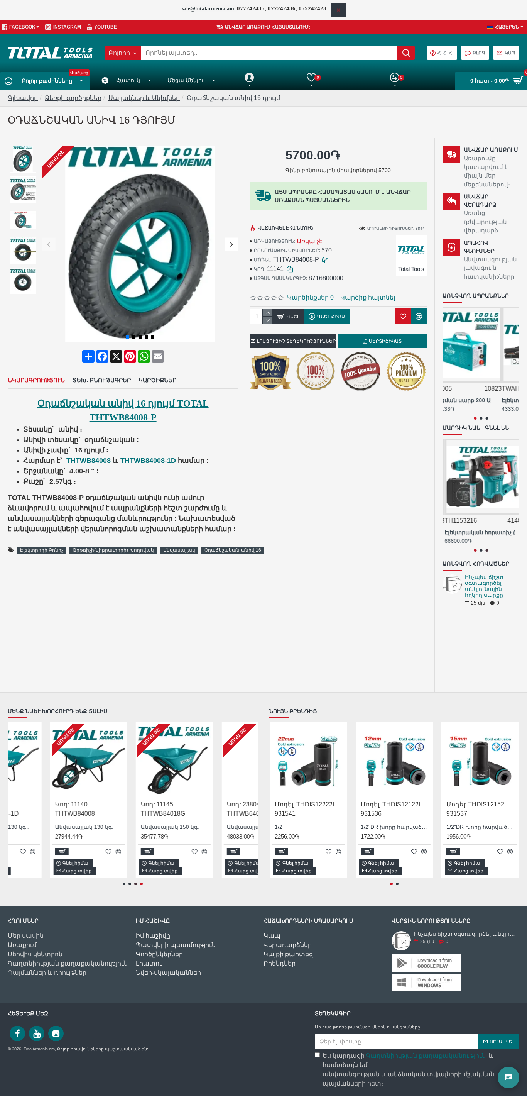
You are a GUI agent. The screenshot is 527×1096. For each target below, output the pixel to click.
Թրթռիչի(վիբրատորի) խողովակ (113, 550)
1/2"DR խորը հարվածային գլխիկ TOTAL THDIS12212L (481, 827)
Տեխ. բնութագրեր (102, 380)
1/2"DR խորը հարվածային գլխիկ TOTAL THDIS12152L (310, 827)
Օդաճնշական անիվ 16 (232, 550)
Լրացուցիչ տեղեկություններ (296, 341)
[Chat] (508, 1077)
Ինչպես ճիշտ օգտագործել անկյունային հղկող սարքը (484, 586)
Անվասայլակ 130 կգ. (42, 827)
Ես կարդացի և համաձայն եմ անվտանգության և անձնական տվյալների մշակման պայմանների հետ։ (408, 1069)
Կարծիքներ (157, 380)
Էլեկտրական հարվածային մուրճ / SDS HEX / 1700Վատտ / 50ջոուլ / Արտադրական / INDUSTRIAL (481, 532)
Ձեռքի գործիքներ (73, 98)
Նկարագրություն (36, 380)
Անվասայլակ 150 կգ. (128, 827)
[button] (49, 244)
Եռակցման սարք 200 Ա (475, 400)
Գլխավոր (23, 98)
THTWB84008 (88, 460)
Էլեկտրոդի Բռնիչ (41, 550)
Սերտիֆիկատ (385, 341)
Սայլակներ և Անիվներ (144, 98)
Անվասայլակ (179, 550)
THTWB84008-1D (148, 460)
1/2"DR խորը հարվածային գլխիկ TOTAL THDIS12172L (396, 827)
